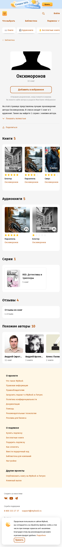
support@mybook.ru (31, 511)
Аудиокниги (27, 30)
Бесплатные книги (51, 30)
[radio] (6, 175)
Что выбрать (8, 21)
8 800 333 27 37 (11, 511)
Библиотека (31, 21)
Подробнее (41, 535)
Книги (10, 30)
